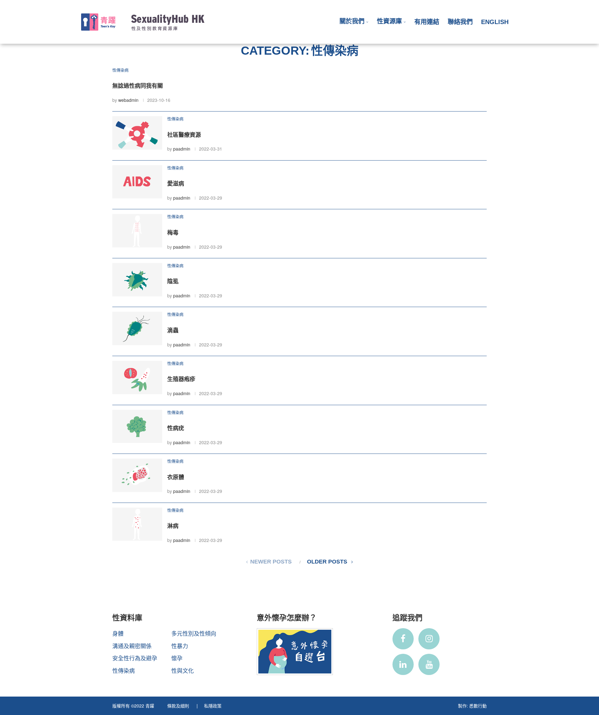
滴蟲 (172, 330)
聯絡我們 (460, 21)
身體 (118, 633)
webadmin (128, 100)
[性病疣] (137, 426)
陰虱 (172, 281)
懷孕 (177, 658)
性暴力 (179, 646)
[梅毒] (137, 230)
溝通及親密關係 (132, 646)
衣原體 (175, 477)
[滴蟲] (137, 328)
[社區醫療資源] (137, 133)
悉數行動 (478, 706)
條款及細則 (178, 706)
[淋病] (137, 524)
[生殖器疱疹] (137, 377)
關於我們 (351, 21)
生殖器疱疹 (181, 379)
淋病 (172, 526)
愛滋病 (175, 184)
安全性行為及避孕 (134, 658)
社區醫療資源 (184, 135)
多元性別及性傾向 (193, 633)
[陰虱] (137, 279)
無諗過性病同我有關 (137, 86)
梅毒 (172, 233)
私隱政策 (213, 706)
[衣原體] (137, 475)
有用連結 (426, 21)
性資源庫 (389, 21)
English (495, 21)
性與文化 (182, 670)
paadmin (181, 149)
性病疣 (175, 428)
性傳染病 (123, 670)
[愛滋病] (137, 182)
